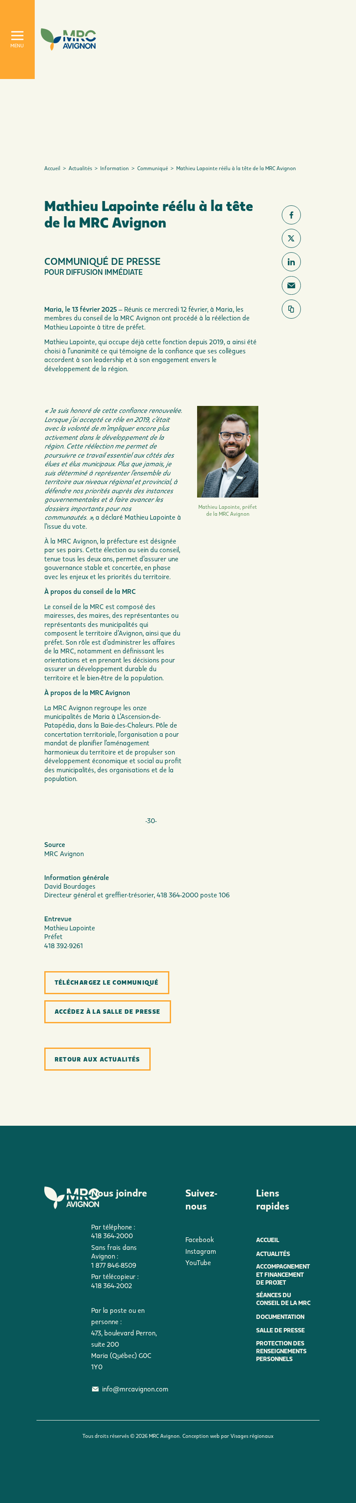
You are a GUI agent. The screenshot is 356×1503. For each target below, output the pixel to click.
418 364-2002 (111, 1285)
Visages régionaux (252, 1436)
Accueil (52, 168)
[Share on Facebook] (291, 214)
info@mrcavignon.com (135, 1388)
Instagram (200, 1251)
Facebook (199, 1239)
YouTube (198, 1262)
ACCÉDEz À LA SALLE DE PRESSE (108, 1011)
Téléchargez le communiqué (107, 982)
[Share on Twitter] (291, 238)
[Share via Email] (291, 285)
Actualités (80, 168)
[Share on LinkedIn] (291, 261)
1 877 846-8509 (113, 1265)
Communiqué (152, 168)
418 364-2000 (112, 1235)
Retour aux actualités (97, 1059)
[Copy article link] (291, 309)
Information (114, 168)
